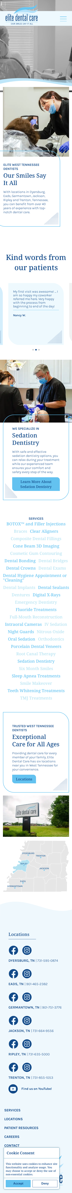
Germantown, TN (24, 1007)
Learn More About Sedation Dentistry (36, 484)
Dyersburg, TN (22, 960)
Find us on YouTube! (36, 1089)
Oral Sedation (21, 639)
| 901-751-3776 (51, 1007)
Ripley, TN (17, 1054)
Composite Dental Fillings (36, 538)
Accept (18, 1183)
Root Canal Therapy (36, 653)
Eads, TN (16, 984)
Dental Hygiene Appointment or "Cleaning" (35, 577)
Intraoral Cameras (23, 624)
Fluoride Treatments (36, 609)
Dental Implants (19, 587)
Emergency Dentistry (36, 602)
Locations (24, 779)
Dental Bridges (53, 560)
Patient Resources (21, 1128)
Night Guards (21, 631)
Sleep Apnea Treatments (36, 676)
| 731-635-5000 (38, 1054)
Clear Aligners (44, 531)
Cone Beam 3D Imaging (36, 546)
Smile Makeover (36, 683)
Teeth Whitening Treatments (36, 690)
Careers (11, 1137)
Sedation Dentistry (36, 661)
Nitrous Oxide (50, 631)
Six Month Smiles (36, 668)
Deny (45, 1183)
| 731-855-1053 (42, 1077)
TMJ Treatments (36, 698)
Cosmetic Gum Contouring (36, 553)
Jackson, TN (19, 1031)
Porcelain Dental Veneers (36, 646)
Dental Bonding (20, 560)
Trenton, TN (19, 1077)
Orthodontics (51, 639)
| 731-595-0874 (47, 960)
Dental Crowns (21, 568)
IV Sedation (55, 624)
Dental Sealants (53, 587)
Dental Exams (52, 568)
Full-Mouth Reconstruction (36, 617)
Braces (20, 531)
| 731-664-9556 (42, 1031)
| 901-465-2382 (36, 984)
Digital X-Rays (46, 594)
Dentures (21, 594)
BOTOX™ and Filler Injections (36, 523)
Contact (11, 1145)
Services (12, 1110)
